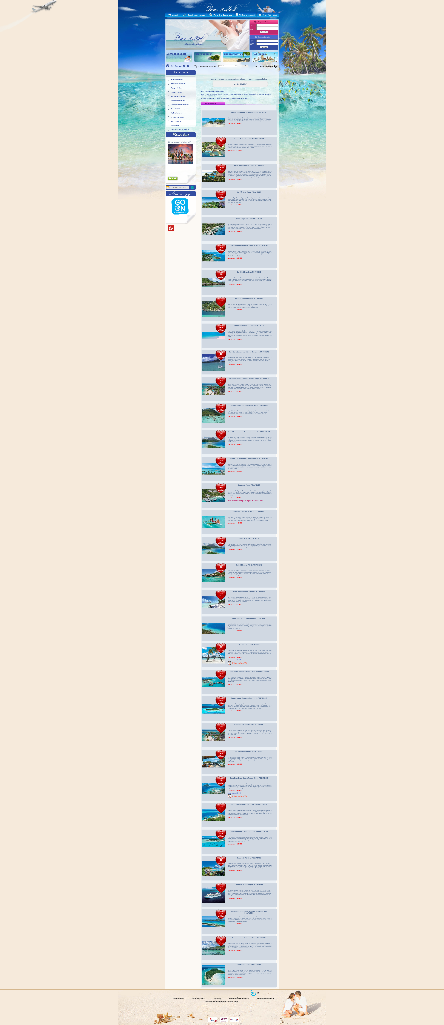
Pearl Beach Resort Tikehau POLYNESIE (249, 592)
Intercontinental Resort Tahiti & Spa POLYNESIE (249, 245)
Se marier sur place (177, 117)
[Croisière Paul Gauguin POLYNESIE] (214, 908)
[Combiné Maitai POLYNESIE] (214, 508)
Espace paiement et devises (180, 104)
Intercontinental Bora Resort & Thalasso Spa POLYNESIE (249, 912)
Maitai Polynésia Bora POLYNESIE (249, 219)
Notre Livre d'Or (176, 121)
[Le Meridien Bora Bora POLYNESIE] (214, 774)
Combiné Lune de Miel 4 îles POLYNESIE (249, 512)
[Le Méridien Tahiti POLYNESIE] (214, 215)
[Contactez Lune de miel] (268, 15)
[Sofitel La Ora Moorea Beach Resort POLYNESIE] (214, 482)
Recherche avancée (266, 66)
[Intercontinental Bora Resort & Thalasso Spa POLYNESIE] (214, 934)
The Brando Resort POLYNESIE (249, 964)
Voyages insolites (176, 92)
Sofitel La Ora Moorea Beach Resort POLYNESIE (249, 458)
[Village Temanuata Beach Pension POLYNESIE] (214, 135)
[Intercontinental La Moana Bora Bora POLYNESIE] (214, 854)
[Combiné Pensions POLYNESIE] (214, 295)
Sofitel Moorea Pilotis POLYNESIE (249, 565)
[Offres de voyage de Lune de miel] (245, 15)
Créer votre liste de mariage (180, 129)
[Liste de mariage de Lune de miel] (220, 15)
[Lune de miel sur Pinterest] (171, 230)
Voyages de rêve (176, 88)
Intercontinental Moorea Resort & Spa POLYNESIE (249, 378)
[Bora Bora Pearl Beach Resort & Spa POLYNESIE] (214, 801)
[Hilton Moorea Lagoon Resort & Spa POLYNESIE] (214, 428)
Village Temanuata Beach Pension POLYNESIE (249, 112)
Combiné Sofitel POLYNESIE (249, 538)
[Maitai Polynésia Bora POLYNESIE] (214, 242)
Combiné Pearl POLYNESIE (249, 645)
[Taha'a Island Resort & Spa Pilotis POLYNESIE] (214, 721)
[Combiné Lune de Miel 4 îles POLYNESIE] (214, 535)
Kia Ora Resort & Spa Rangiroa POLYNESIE (249, 618)
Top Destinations (176, 113)
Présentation (175, 125)
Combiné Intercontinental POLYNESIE (249, 725)
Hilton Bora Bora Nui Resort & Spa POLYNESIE (249, 805)
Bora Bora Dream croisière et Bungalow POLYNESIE (249, 352)
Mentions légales (178, 998)
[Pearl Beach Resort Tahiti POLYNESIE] (214, 189)
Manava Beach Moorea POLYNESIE (249, 299)
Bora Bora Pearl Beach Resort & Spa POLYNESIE (249, 778)
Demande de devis (177, 79)
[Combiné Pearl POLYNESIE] (214, 668)
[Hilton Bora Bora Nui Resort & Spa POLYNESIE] (214, 828)
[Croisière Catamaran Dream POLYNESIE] (214, 348)
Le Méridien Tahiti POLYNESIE (249, 192)
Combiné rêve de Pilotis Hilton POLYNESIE (249, 938)
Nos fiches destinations (178, 96)
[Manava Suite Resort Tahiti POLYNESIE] (214, 162)
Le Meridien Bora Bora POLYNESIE (248, 751)
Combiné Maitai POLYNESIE (249, 485)
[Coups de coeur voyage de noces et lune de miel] (207, 61)
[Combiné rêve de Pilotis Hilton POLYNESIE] (214, 961)
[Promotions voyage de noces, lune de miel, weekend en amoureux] (265, 61)
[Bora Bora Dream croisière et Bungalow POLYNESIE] (214, 375)
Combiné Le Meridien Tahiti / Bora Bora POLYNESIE (249, 671)
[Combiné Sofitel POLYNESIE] (214, 561)
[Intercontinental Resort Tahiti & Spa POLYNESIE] (214, 268)
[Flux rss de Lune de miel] (172, 180)
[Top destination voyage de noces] (179, 61)
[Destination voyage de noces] (236, 61)
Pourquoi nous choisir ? (178, 100)
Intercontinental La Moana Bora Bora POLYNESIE (249, 831)
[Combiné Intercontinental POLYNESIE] (214, 748)
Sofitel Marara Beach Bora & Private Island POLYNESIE (249, 432)
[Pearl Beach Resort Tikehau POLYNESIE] (214, 615)
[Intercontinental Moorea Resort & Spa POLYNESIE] (214, 402)
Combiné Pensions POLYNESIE (249, 272)
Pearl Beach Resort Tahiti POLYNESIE (249, 165)
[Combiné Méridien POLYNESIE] (214, 881)
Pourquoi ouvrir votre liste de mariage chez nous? (221, 1001)
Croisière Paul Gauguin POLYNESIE (249, 884)
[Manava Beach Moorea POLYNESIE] (214, 322)
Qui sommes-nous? (198, 998)
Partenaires (217, 998)
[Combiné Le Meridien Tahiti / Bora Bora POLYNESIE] (214, 695)
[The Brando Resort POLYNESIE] (214, 988)
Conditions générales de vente (239, 998)
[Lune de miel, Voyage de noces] (173, 15)
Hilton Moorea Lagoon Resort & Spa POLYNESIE (249, 405)
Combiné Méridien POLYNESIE (249, 858)
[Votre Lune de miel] (195, 15)
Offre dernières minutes (178, 84)
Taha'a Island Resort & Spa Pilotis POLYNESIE (249, 698)
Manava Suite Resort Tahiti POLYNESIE (249, 139)
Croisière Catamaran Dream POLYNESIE (249, 325)
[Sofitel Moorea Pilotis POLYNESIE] (214, 588)
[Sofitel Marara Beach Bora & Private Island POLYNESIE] (214, 455)
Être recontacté (181, 72)
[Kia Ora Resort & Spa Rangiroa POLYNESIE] (214, 641)
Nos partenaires (176, 109)
